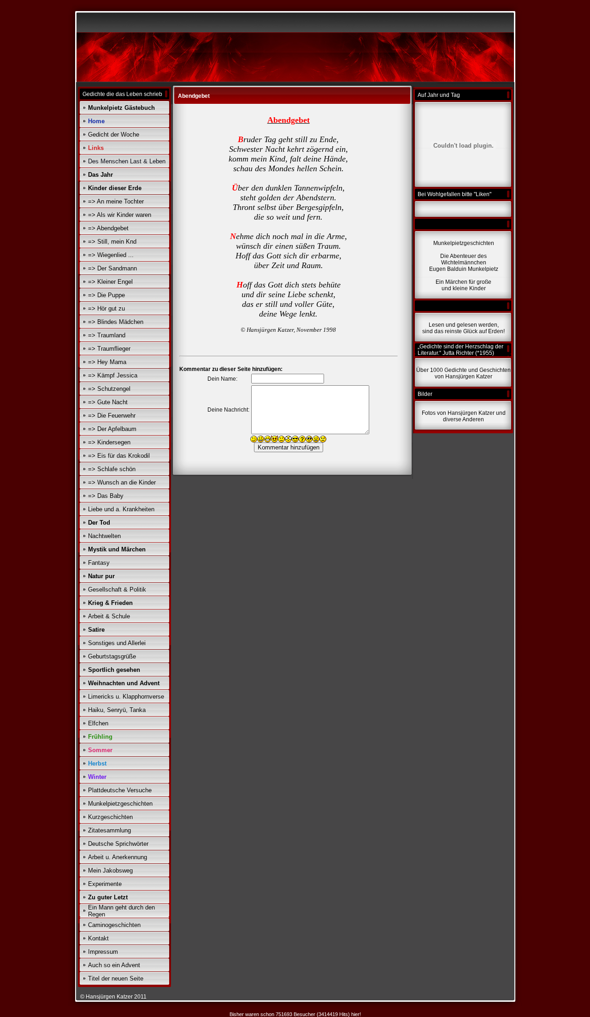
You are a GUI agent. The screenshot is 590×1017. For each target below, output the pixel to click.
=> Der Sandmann (112, 268)
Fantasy (99, 562)
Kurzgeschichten (110, 817)
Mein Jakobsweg (110, 870)
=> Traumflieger (109, 348)
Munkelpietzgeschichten (120, 803)
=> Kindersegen (109, 442)
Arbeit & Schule (109, 616)
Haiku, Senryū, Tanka (117, 709)
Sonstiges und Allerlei (117, 643)
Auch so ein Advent (114, 965)
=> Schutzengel (109, 388)
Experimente (105, 883)
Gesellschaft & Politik (117, 589)
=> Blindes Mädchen (115, 321)
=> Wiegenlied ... (111, 254)
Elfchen (98, 723)
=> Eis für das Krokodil (119, 455)
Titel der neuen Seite (115, 978)
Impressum (103, 951)
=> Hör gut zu (106, 308)
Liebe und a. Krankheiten (121, 509)
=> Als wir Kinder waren (119, 214)
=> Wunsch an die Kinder (122, 482)
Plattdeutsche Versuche (120, 790)
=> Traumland (106, 335)
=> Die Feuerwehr (112, 415)
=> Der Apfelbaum (112, 428)
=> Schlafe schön (112, 469)
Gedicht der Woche (113, 134)
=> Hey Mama (107, 362)
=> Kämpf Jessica (112, 375)
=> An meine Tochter (116, 201)
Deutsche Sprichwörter (118, 843)
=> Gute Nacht (108, 402)
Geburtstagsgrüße (112, 656)
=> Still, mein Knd (112, 241)
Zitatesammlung (109, 830)
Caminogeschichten (114, 924)
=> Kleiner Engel (110, 281)
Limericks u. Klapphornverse (126, 696)
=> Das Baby (106, 495)
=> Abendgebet (108, 228)
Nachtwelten (104, 535)
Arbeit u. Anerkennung (117, 857)
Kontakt (98, 938)
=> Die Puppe (106, 295)
